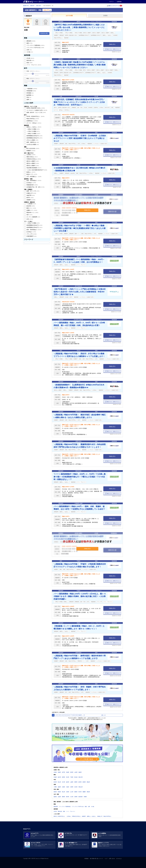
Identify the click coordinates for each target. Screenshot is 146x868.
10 (80, 715)
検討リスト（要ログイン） (113, 49)
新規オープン (31, 174)
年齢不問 (30, 195)
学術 (28, 97)
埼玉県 (67, 777)
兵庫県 (71, 787)
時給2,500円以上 (32, 118)
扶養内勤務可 (31, 236)
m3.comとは (118, 858)
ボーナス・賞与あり (33, 123)
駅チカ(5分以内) (32, 148)
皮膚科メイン (31, 210)
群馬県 (63, 777)
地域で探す (38, 5)
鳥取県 (55, 791)
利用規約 (86, 858)
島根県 (59, 791)
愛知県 (88, 782)
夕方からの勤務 (32, 140)
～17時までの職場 (33, 131)
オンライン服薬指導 (33, 217)
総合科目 (30, 206)
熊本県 (67, 796)
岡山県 (63, 791)
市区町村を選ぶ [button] (44, 33)
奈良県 (75, 787)
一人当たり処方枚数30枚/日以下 (36, 170)
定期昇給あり (32, 120)
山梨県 (71, 782)
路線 (36, 24)
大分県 (71, 796)
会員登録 (119, 1)
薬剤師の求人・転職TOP (28, 5)
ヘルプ (105, 858)
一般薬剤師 (31, 88)
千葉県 (71, 777)
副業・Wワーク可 (32, 191)
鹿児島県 (80, 796)
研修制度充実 (32, 185)
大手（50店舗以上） (33, 176)
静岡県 (84, 782)
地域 (28, 24)
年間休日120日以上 (33, 159)
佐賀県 (59, 796)
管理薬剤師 (31, 90)
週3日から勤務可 (32, 165)
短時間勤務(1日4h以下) (34, 135)
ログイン (111, 1)
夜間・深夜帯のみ (32, 142)
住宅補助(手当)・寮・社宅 (35, 187)
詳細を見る (112, 44)
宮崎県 (75, 796)
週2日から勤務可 (32, 163)
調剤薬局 (30, 41)
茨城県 (55, 777)
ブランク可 (31, 234)
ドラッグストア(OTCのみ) (35, 47)
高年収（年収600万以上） (35, 116)
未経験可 (30, 199)
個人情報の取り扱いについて (96, 858)
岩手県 (63, 772)
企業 (29, 49)
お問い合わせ (112, 858)
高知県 (88, 791)
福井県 (67, 782)
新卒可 (30, 197)
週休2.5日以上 (32, 156)
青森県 (59, 772)
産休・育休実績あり (33, 180)
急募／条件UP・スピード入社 (36, 112)
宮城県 (67, 772)
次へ (102, 715)
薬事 (28, 99)
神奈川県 (80, 777)
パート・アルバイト (33, 64)
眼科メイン (31, 208)
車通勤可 (30, 150)
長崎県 (63, 796)
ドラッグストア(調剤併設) (35, 45)
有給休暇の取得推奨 (33, 167)
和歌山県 (80, 787)
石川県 (63, 782)
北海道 (55, 772)
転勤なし (30, 172)
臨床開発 (30, 95)
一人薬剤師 (31, 203)
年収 (33, 71)
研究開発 (30, 93)
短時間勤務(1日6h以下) (34, 138)
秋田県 (71, 772)
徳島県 (75, 791)
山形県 (75, 772)
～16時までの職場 (33, 129)
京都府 (63, 787)
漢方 (29, 214)
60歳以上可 (31, 193)
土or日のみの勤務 (32, 144)
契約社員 (30, 60)
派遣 (29, 62)
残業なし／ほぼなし (33, 127)
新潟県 (55, 782)
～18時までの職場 (33, 133)
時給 (33, 78)
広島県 (67, 791)
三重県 (55, 787)
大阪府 (67, 787)
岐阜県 (80, 782)
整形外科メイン (32, 212)
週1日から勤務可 (32, 161)
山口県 (71, 791)
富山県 (59, 782)
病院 (29, 43)
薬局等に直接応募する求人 (35, 108)
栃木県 (59, 777)
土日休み (30, 154)
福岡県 (55, 796)
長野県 (75, 782)
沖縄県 (85, 796)
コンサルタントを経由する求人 (36, 110)
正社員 (30, 58)
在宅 (29, 219)
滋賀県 (59, 787)
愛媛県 (84, 791)
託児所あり (31, 182)
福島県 (80, 772)
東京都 (75, 777)
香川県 (80, 791)
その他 (29, 52)
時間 (45, 24)
